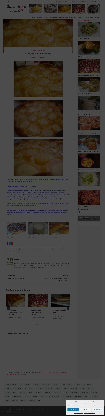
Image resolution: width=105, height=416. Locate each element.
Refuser (85, 409)
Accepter (73, 409)
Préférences (97, 409)
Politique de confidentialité (89, 413)
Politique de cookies (78, 413)
